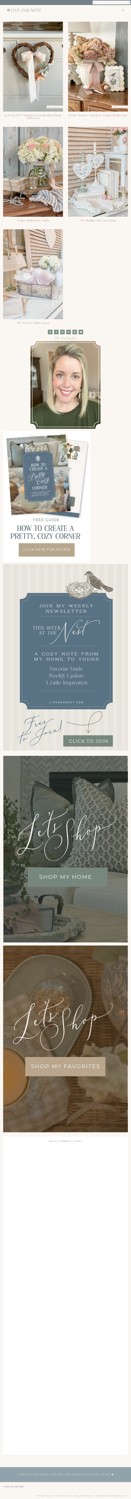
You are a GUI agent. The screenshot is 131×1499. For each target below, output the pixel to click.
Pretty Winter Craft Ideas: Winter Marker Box (98, 115)
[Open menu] (123, 10)
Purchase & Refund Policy (112, 1496)
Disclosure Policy (84, 1496)
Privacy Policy (45, 1496)
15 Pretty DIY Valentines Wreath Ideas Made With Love (33, 116)
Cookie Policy (64, 1496)
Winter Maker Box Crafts (33, 220)
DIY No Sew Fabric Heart (33, 323)
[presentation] (33, 67)
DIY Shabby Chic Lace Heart (98, 220)
